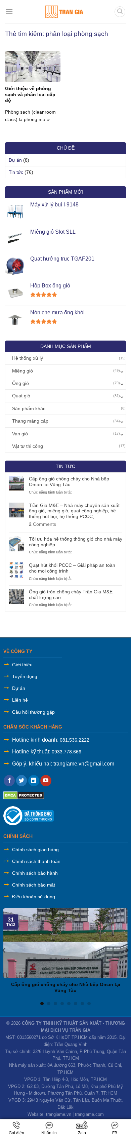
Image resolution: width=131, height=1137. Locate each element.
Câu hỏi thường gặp (33, 712)
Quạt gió (21, 395)
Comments (42, 524)
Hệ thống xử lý (27, 358)
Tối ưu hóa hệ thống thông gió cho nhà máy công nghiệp (75, 541)
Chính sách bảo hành (35, 873)
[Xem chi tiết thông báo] (28, 815)
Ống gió (20, 383)
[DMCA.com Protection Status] (23, 795)
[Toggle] (122, 371)
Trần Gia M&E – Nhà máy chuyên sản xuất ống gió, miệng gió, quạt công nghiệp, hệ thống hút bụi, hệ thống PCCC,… (74, 511)
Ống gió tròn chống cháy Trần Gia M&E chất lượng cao (71, 594)
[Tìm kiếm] (120, 11)
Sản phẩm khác (28, 408)
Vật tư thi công (27, 446)
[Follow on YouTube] (45, 780)
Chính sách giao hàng (35, 849)
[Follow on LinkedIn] (33, 780)
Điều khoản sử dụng (33, 896)
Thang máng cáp (30, 421)
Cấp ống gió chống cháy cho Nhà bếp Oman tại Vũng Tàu (69, 481)
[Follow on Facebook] (9, 780)
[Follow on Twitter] (21, 780)
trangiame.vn (58, 1114)
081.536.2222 (74, 740)
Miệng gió (22, 371)
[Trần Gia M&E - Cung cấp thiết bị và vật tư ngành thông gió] (63, 12)
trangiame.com (89, 1114)
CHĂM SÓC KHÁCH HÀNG (32, 727)
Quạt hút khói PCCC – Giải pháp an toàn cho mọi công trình (72, 568)
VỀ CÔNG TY (17, 651)
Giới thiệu (22, 664)
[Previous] (4, 950)
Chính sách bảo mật (33, 885)
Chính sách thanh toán (36, 861)
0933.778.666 (66, 751)
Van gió (20, 433)
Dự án (15, 160)
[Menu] (9, 11)
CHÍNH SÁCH (18, 836)
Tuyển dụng (24, 676)
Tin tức (16, 172)
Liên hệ (20, 700)
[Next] (126, 950)
